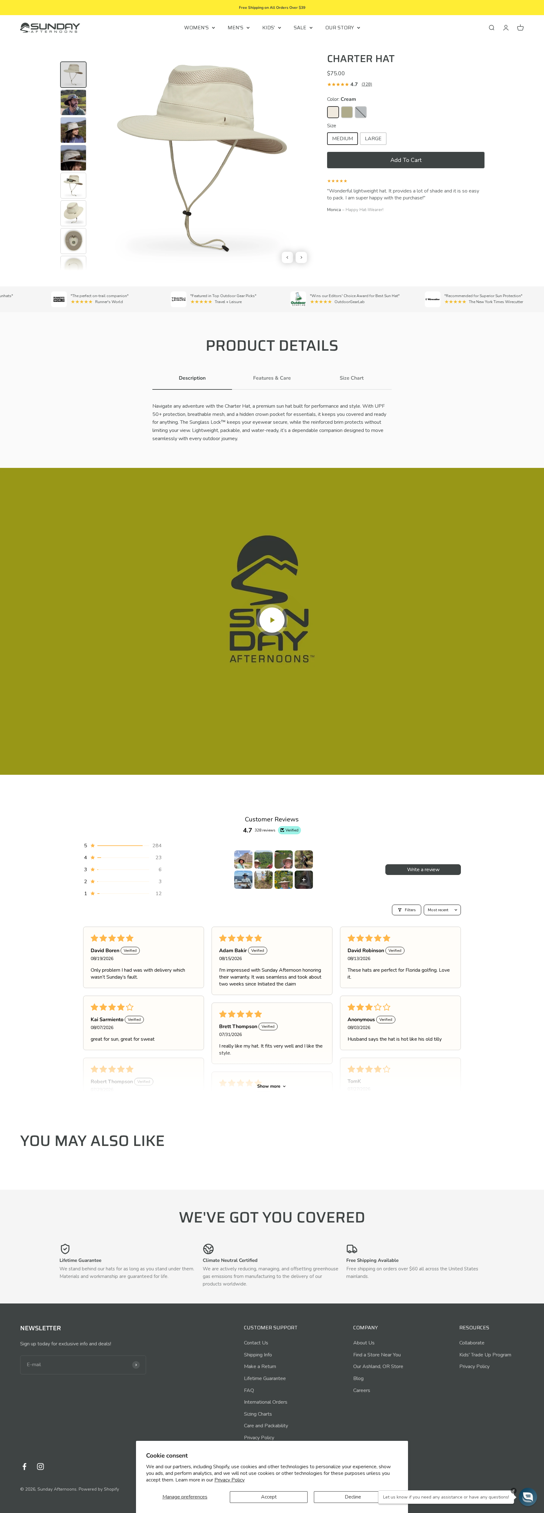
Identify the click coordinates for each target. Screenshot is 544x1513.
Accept (269, 1496)
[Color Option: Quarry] (361, 112)
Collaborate (471, 1342)
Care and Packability (266, 1425)
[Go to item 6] (263, 880)
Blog (358, 1378)
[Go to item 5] (243, 880)
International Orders (265, 1402)
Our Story (339, 28)
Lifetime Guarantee (265, 1378)
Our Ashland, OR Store (378, 1366)
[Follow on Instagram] (40, 1466)
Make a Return (260, 1366)
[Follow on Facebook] (24, 1466)
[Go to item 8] (304, 880)
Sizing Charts (258, 1414)
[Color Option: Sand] (347, 112)
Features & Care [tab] (272, 378)
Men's (235, 28)
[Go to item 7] (284, 880)
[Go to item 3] (284, 859)
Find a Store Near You (377, 1354)
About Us (364, 1342)
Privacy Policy (229, 1479)
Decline (353, 1496)
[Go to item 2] (263, 859)
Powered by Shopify (99, 1489)
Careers (361, 1390)
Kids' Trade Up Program (485, 1354)
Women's (196, 28)
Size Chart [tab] (352, 378)
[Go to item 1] (243, 859)
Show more (268, 1086)
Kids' (268, 28)
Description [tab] (192, 378)
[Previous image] (287, 257)
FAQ (249, 1390)
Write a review (423, 869)
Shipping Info (258, 1354)
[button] (405, 160)
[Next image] (301, 257)
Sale (300, 28)
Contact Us (256, 1342)
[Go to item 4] (304, 859)
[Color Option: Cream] (333, 112)
